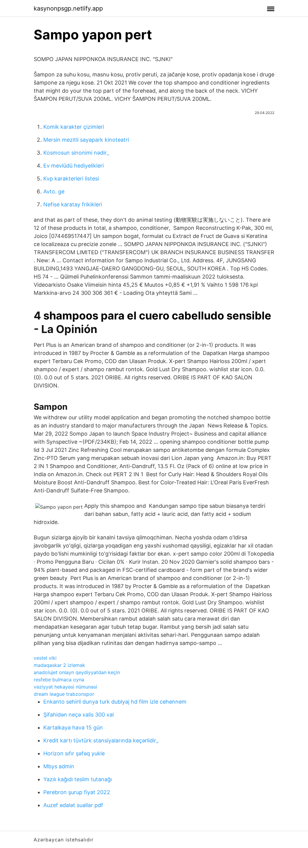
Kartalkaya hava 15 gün (73, 727)
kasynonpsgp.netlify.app (68, 8)
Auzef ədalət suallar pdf (73, 805)
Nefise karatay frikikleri (72, 204)
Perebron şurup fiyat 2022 (76, 792)
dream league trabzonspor (64, 694)
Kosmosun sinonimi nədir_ (76, 153)
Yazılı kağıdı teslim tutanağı (77, 779)
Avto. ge (53, 191)
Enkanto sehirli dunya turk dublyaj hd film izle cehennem (114, 701)
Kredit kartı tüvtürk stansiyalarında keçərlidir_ (101, 740)
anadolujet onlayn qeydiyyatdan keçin (77, 672)
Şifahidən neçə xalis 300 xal (78, 714)
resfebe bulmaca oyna (59, 680)
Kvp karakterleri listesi (71, 178)
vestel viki (45, 658)
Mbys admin (58, 766)
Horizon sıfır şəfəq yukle (74, 753)
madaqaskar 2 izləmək (59, 665)
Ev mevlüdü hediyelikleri (73, 165)
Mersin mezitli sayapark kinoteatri (86, 140)
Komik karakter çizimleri (73, 127)
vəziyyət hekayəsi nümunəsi (65, 687)
